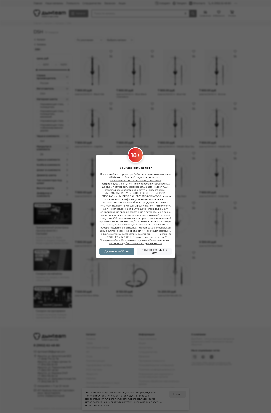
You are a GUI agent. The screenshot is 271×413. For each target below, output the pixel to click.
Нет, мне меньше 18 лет (154, 251)
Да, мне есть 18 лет (116, 251)
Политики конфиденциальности (143, 243)
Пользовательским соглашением (128, 180)
